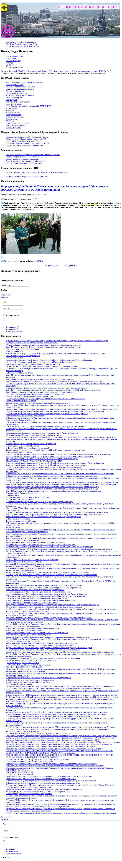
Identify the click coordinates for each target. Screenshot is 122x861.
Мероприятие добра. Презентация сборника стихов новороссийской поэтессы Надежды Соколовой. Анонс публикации (55, 381)
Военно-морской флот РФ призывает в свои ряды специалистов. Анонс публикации (40, 600)
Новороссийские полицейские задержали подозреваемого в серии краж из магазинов (40, 645)
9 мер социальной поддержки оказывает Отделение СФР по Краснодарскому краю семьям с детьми (46, 465)
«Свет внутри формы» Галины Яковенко (22, 446)
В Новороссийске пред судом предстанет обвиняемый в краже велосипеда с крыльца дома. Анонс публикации (51, 781)
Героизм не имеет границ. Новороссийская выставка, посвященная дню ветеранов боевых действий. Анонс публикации (55, 411)
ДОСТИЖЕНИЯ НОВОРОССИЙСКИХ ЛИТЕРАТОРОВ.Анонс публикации (37, 759)
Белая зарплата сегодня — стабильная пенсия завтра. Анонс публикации (35, 542)
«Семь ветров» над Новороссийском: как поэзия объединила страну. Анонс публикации (42, 433)
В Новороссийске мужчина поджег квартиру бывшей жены (30, 680)
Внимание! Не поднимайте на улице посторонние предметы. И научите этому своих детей (43, 658)
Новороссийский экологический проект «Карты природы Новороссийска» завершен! (41, 362)
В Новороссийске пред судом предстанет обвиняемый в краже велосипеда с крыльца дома (43, 783)
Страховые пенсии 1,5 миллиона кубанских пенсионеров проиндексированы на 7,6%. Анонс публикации (49, 776)
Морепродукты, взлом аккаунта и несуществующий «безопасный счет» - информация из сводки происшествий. (51, 764)
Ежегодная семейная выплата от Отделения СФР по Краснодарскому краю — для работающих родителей (49, 618)
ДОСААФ (10, 65)
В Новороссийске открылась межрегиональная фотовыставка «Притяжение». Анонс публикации (45, 596)
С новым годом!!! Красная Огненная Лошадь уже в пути (29, 787)
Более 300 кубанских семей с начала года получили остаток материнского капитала (40, 379)
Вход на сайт (6, 295)
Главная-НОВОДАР (17, 71)
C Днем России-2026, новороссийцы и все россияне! (27, 448)
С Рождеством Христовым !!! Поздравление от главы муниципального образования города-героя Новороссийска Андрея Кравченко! (60, 785)
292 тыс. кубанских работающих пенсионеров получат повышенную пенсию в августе (41, 366)
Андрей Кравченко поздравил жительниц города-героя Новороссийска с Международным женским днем (49, 648)
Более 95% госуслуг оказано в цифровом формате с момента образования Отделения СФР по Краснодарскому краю (53, 390)
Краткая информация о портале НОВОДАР (90, 71)
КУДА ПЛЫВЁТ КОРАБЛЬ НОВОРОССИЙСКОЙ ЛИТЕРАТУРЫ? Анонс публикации (42, 459)
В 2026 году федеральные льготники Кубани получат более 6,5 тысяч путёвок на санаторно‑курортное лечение (51, 575)
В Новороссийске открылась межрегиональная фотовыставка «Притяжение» (37, 598)
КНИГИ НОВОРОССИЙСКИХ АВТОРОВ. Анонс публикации (32, 560)
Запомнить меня (12, 315)
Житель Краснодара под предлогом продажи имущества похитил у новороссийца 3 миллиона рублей (47, 572)
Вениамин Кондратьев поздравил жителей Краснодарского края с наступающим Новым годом (44, 789)
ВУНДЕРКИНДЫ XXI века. (17, 770)
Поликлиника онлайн (14, 56)
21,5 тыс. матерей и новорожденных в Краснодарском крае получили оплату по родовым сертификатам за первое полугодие (57, 341)
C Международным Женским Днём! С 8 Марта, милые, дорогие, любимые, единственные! (43, 650)
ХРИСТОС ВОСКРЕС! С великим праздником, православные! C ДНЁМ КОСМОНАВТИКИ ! (45, 585)
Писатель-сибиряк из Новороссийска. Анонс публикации (29, 396)
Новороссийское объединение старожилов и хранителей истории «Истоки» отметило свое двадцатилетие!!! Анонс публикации (58, 454)
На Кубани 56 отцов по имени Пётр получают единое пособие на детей (35, 394)
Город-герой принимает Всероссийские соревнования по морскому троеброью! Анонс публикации (46, 594)
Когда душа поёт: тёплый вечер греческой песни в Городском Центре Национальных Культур (44, 607)
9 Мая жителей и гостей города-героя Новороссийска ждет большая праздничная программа (43, 517)
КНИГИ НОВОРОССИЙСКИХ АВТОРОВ (24, 562)
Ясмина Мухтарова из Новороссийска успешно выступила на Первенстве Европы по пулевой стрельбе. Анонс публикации (56, 714)
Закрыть (4, 297)
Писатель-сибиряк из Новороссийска (21, 401)
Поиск (4, 285)
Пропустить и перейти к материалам (21, 42)
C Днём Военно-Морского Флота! (19, 373)
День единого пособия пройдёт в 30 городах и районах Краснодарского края (37, 403)
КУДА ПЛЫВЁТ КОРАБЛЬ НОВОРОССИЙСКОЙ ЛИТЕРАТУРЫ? (34, 461)
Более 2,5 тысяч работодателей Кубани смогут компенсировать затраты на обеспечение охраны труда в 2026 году (52, 489)
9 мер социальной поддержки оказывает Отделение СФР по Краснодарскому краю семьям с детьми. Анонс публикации (55, 463)
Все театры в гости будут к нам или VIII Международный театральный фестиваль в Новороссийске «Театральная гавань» (55, 353)
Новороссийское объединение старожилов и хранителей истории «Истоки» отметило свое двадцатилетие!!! (50, 457)
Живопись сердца (13, 527)
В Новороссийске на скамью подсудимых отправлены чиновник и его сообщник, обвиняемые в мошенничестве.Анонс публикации (60, 474)
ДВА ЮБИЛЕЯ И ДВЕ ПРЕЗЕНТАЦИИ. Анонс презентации (31, 661)
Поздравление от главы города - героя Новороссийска (28, 682)
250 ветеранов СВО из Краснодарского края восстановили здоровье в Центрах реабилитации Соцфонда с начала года (54, 515)
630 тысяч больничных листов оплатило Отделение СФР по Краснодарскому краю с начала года (45, 450)
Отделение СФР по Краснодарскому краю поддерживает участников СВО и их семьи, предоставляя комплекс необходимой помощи (60, 652)
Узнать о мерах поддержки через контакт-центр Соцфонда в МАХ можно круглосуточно (42, 643)
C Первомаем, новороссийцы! (18, 519)
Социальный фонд (13, 61)
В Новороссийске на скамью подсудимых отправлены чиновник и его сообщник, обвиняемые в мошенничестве (52, 476)
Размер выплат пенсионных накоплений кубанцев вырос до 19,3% (33, 364)
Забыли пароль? (12, 327)
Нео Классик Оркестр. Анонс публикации (23, 356)
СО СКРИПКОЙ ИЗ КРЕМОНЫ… (20, 774)
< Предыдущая (51, 265)
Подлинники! (11, 58)
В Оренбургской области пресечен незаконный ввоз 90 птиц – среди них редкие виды (41, 545)
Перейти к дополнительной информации (22, 46)
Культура (9, 63)
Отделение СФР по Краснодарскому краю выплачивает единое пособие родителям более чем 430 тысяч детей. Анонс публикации (59, 744)
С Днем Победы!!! (13, 510)
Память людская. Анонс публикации (21, 493)
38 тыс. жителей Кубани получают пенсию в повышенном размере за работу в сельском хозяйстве (46, 426)
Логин (5, 302)
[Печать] (35, 199)
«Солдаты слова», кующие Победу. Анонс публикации (28, 497)
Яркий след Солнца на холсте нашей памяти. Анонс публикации (32, 628)
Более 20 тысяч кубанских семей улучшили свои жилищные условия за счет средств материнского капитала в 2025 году (55, 749)
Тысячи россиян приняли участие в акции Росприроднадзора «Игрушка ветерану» (39, 502)
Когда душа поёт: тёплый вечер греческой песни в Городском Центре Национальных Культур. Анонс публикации (52, 605)
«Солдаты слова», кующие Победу (20, 499)
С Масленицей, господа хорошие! (19, 684)
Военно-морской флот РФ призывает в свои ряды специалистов (32, 603)
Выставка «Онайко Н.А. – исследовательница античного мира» (32, 343)
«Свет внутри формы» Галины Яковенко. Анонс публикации (31, 444)
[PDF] (33, 199)
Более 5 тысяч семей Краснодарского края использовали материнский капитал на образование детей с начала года (52, 487)
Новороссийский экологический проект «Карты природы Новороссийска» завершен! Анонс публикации (49, 360)
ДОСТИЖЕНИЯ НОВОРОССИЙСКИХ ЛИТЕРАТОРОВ (29, 761)
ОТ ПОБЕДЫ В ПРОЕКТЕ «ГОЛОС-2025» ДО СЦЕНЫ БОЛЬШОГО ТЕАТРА (38, 734)
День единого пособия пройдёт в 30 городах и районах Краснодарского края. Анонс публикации (45, 399)
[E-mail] (37, 199)
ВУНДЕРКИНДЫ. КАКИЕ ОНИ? (20, 772)
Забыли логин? (12, 329)
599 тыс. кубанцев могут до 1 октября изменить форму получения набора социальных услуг (43, 345)
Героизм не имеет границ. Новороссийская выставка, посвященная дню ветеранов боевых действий (47, 414)
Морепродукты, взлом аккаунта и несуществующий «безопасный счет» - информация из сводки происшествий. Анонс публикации (59, 768)
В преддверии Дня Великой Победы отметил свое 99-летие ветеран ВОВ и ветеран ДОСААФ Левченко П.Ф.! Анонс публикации (54, 188)
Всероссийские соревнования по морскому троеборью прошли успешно (35, 590)
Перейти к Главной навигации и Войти (22, 44)
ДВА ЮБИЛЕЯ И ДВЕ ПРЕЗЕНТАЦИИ (22, 663)
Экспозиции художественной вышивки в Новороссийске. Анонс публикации (37, 792)
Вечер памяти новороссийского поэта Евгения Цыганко (28, 635)
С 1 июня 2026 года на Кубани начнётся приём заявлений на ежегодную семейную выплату (43, 467)
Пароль (6, 308)
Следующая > (71, 265)
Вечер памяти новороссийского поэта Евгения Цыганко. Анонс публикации (37, 633)
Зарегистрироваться (14, 331)
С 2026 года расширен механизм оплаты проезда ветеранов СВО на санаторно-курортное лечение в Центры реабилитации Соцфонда (60, 727)
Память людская (12, 495)
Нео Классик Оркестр (14, 358)
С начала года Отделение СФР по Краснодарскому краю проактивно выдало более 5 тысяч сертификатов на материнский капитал (59, 549)
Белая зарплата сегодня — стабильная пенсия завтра (27, 532)
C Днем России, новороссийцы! (19, 452)
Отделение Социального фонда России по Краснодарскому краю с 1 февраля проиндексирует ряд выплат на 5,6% (52, 740)
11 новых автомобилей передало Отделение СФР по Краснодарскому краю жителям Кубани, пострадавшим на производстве (57, 512)
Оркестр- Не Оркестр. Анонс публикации (23, 349)
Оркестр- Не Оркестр (14, 351)
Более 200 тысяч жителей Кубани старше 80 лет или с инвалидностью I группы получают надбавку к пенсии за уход (53, 491)
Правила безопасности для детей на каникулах (25, 416)
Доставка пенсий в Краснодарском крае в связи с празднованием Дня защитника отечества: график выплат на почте (53, 688)
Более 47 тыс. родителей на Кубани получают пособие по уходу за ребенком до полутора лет (43, 347)
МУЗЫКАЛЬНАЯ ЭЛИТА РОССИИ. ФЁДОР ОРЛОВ (28, 665)
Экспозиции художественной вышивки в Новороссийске (29, 794)
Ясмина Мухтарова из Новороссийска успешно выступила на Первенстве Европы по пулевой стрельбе (48, 716)
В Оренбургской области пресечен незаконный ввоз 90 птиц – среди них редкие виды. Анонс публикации (49, 547)
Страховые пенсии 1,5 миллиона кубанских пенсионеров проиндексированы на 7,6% (41, 779)
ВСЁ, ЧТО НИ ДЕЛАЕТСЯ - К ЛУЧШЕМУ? (24, 667)
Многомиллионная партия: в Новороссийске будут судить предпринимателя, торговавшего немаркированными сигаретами (56, 712)
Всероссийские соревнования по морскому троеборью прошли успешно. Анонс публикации (43, 588)
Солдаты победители (14, 67)
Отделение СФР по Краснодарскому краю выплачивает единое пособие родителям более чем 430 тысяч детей (50, 746)
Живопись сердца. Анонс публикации (21, 521)
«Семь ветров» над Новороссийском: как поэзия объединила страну (33, 435)
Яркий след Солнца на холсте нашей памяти (24, 630)
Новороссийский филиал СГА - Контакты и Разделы (49, 71)
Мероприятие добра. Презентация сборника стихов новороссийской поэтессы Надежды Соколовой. (46, 388)
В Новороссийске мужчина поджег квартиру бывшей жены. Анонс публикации (38, 678)
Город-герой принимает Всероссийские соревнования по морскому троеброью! (38, 592)
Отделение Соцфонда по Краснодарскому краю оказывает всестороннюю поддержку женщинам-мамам (48, 637)
